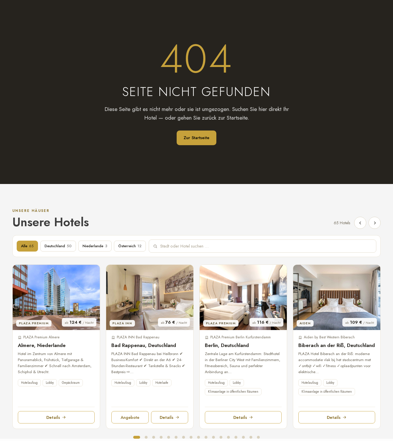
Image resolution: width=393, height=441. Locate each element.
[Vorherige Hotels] (360, 223)
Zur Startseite (196, 138)
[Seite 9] (198, 437)
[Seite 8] (191, 437)
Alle (27, 246)
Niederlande (95, 246)
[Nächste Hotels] (375, 223)
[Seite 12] (221, 437)
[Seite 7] (183, 437)
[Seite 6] (176, 437)
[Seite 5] (168, 437)
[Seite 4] (161, 437)
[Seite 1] (136, 437)
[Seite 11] (213, 437)
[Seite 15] (243, 437)
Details (53, 417)
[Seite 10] (206, 437)
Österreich (130, 246)
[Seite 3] (153, 437)
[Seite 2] (146, 437)
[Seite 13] (228, 437)
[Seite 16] (250, 437)
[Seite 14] (235, 437)
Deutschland (58, 246)
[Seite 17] (258, 437)
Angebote (130, 417)
